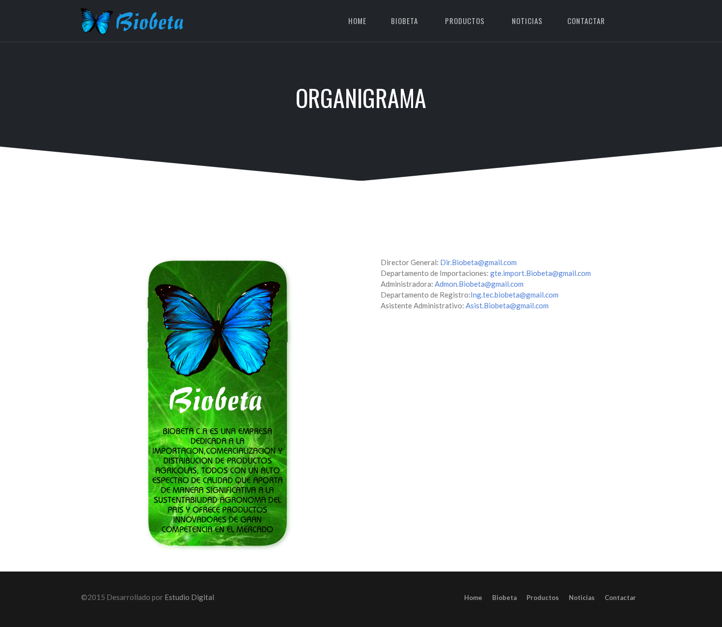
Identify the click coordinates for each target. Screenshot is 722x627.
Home (357, 20)
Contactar (586, 20)
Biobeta (404, 20)
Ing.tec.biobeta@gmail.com (514, 294)
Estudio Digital (189, 597)
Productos (465, 20)
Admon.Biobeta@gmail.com (479, 283)
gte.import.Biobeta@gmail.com (540, 273)
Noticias (527, 20)
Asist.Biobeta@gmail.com (507, 305)
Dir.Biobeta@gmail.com (478, 262)
